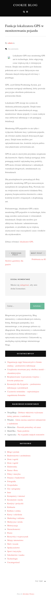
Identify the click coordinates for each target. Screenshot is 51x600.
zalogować (24, 284)
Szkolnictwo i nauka (15, 555)
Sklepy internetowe (15, 540)
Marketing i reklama (15, 518)
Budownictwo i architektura (18, 455)
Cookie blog (25, 5)
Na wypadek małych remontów (31, 434)
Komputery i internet (16, 496)
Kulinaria (11, 507)
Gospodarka (12, 485)
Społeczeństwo (13, 547)
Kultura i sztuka (14, 510)
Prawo (9, 532)
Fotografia (11, 481)
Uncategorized (13, 562)
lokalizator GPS (26, 241)
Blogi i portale (13, 451)
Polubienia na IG (38, 256)
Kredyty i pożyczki (15, 503)
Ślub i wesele (12, 543)
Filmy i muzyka (14, 474)
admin (10, 43)
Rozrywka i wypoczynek (17, 536)
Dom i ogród (12, 459)
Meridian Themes (28, 594)
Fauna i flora (12, 470)
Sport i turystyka (14, 551)
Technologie (12, 558)
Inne (9, 492)
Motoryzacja (12, 525)
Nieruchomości (13, 529)
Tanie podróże (23, 430)
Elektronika (12, 466)
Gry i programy (13, 488)
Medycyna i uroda (15, 521)
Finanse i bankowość (16, 477)
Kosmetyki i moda (15, 499)
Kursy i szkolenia (14, 514)
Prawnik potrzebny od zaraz (29, 427)
